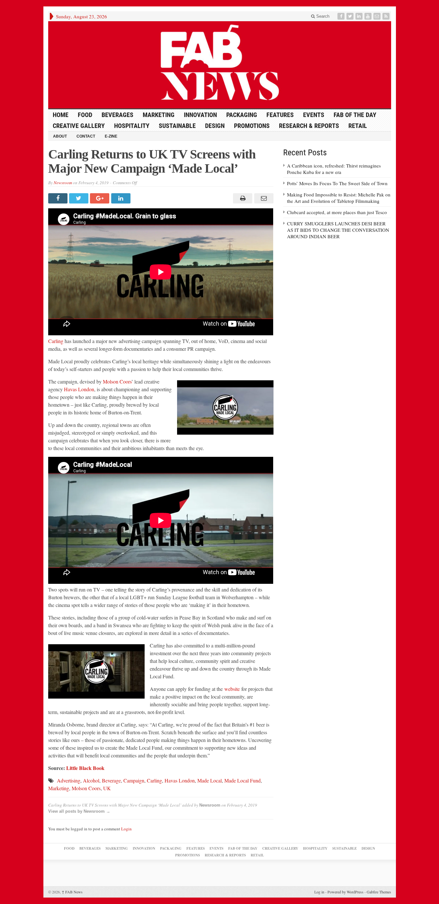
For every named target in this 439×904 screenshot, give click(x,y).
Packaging (241, 115)
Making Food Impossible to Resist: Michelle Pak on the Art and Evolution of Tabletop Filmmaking (338, 197)
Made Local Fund (242, 780)
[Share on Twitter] (79, 198)
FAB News (72, 891)
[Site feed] (386, 16)
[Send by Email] (262, 198)
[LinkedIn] (359, 16)
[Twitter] (350, 16)
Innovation (200, 115)
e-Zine (111, 136)
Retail (357, 126)
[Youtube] (368, 16)
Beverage (111, 780)
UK (107, 788)
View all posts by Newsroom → (79, 811)
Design (215, 126)
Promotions (252, 126)
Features (280, 115)
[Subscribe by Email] (377, 16)
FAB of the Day (355, 115)
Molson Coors (117, 381)
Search (322, 16)
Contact (85, 136)
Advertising (68, 780)
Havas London (79, 389)
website (232, 688)
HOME (60, 115)
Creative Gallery (79, 126)
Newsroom (63, 182)
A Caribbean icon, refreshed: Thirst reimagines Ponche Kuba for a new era (334, 168)
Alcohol (91, 780)
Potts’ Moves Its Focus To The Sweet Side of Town (337, 183)
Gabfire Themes (379, 891)
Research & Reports (309, 126)
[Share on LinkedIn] (121, 198)
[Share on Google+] (100, 198)
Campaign (133, 780)
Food (85, 115)
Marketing (159, 115)
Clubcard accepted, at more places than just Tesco (337, 212)
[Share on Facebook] (58, 198)
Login (126, 829)
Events (313, 115)
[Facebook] (341, 16)
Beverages (117, 115)
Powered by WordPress (345, 891)
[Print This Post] (241, 198)
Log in (319, 891)
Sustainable (177, 126)
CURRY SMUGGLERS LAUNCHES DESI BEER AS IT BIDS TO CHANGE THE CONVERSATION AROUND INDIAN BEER (338, 230)
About (60, 136)
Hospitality (131, 126)
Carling (55, 341)
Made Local (209, 780)
